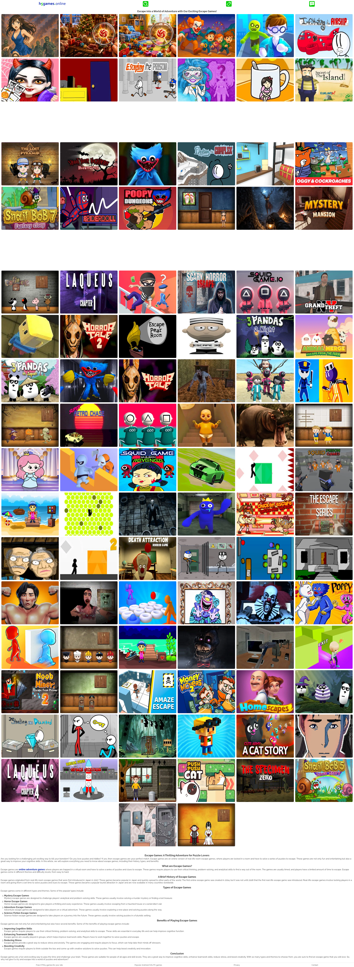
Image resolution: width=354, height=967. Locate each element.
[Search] (145, 4)
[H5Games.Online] (52, 4)
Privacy (237, 965)
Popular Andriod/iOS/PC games (148, 965)
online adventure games (32, 869)
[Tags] (229, 4)
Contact (315, 965)
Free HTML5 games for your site (49, 965)
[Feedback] (312, 4)
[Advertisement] (177, 122)
